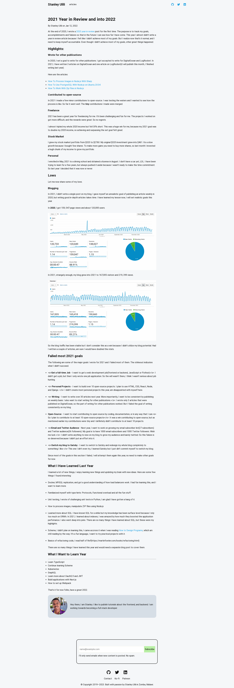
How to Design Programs (131, 530)
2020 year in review (85, 31)
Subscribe (149, 649)
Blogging (53, 188)
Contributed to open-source (64, 94)
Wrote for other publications (65, 54)
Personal (53, 155)
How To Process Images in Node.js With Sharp (70, 81)
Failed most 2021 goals (65, 356)
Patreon (126, 678)
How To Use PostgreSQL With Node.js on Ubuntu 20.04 (74, 85)
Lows (52, 175)
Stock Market (56, 136)
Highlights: (56, 49)
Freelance (53, 110)
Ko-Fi (117, 678)
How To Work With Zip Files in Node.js (66, 88)
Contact (108, 678)
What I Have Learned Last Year (70, 466)
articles (73, 4)
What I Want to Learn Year (67, 554)
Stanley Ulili (56, 4)
